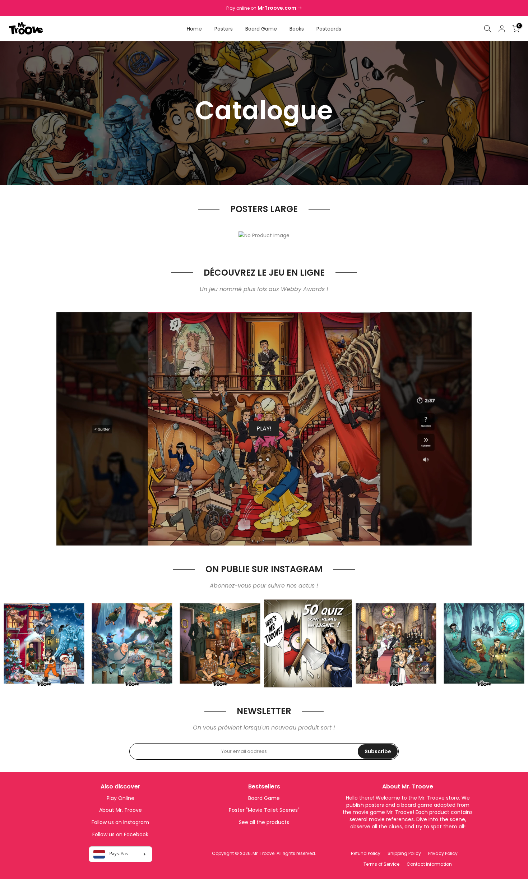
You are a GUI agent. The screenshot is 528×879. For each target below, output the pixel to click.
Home (194, 28)
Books (297, 28)
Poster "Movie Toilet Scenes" (264, 810)
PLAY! (264, 428)
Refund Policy (365, 853)
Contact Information (429, 864)
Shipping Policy (404, 853)
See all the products (264, 822)
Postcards (328, 28)
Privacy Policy (443, 853)
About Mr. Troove (120, 810)
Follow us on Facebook (120, 834)
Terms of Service (381, 864)
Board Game (261, 28)
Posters (223, 28)
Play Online (120, 798)
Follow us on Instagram (120, 822)
